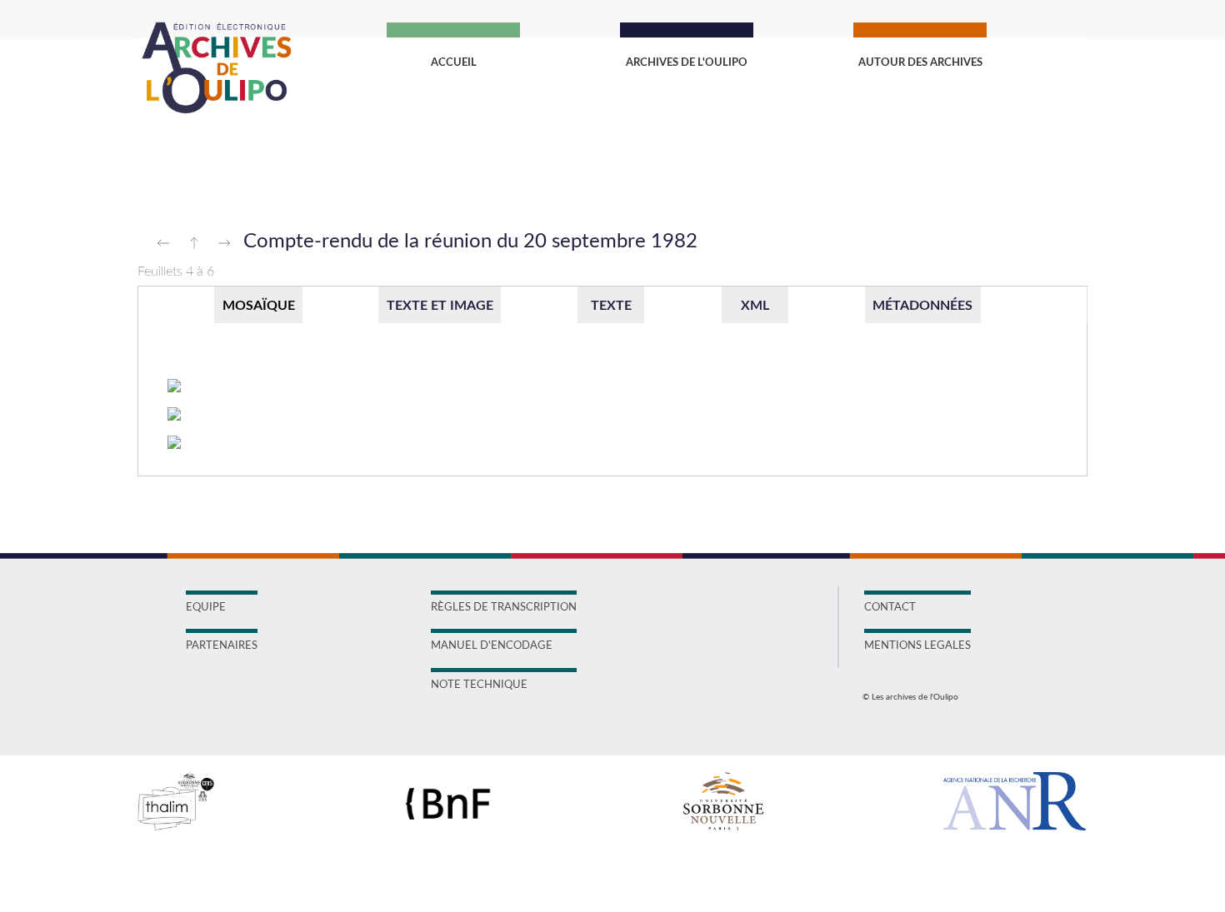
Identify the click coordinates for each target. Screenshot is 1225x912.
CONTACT (890, 607)
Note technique (479, 685)
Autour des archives (920, 62)
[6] (174, 443)
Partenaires (222, 645)
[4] (174, 387)
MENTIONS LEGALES (917, 645)
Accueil (454, 62)
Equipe (206, 607)
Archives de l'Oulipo (687, 62)
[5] (174, 415)
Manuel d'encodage (491, 645)
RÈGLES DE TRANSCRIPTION (504, 607)
